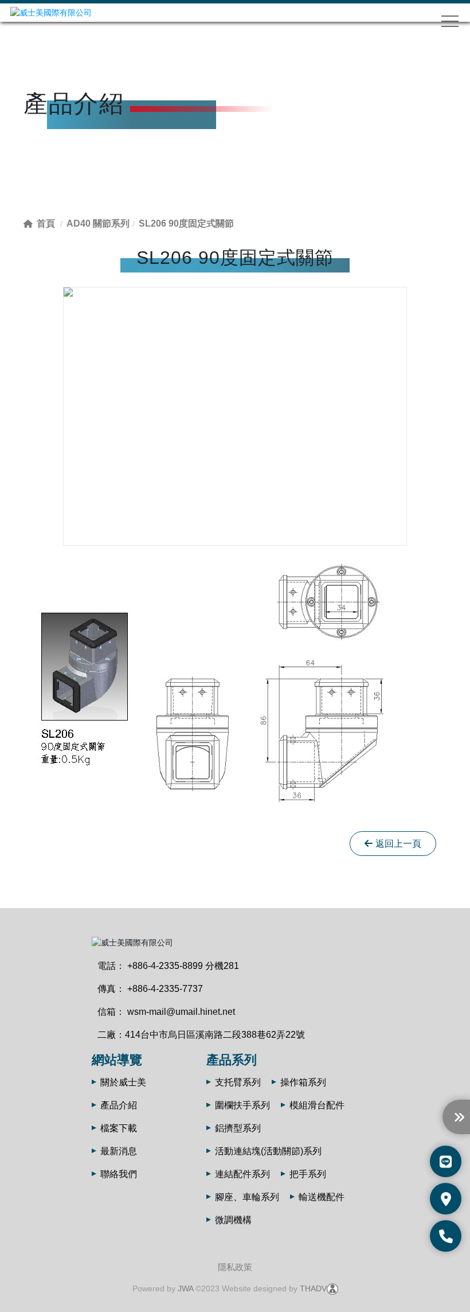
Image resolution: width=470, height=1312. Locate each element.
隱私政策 (235, 1267)
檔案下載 (118, 1128)
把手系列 (307, 1174)
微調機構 (233, 1220)
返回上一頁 (398, 843)
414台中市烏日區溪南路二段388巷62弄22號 (215, 1035)
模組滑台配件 (316, 1105)
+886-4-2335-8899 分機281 (183, 966)
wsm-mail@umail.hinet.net (181, 1012)
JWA (185, 1288)
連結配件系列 (242, 1174)
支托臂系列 (238, 1082)
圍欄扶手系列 (242, 1105)
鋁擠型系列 (238, 1128)
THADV (313, 1288)
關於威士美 (123, 1082)
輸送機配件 (321, 1197)
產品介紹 (118, 1105)
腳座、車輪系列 (247, 1197)
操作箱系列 (303, 1082)
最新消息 (118, 1151)
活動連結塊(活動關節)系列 (268, 1151)
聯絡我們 (118, 1174)
